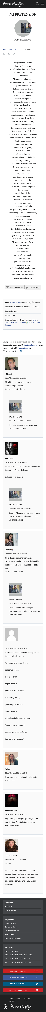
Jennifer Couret (11, 856)
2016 (11, 958)
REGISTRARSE (11, 910)
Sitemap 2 (19, 998)
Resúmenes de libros (12, 930)
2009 (16, 962)
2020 (21, 955)
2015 (16, 958)
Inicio (5, 50)
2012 (30, 958)
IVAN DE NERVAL (14, 50)
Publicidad (12, 1001)
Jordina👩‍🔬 (24, 322)
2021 (16, 955)
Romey (34, 320)
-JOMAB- (8, 374)
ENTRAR (9, 906)
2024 (16, 951)
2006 (30, 962)
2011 (6, 962)
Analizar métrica (10, 923)
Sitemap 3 (27, 998)
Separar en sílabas (11, 927)
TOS (19, 1000)
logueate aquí (24, 348)
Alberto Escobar (11, 811)
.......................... (12, 645)
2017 (6, 958)
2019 (25, 955)
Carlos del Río (15, 302)
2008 (21, 962)
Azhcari (31, 322)
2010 (11, 962)
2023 (6, 955)
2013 (25, 958)
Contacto (25, 1000)
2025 (11, 951)
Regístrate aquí (30, 345)
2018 (30, 955)
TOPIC (7, 322)
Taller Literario (9, 934)
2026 (6, 951)
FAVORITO (34, 288)
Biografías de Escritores (13, 938)
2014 (21, 958)
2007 (25, 962)
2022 (11, 955)
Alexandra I (15, 322)
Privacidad (12, 1000)
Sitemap (11, 998)
